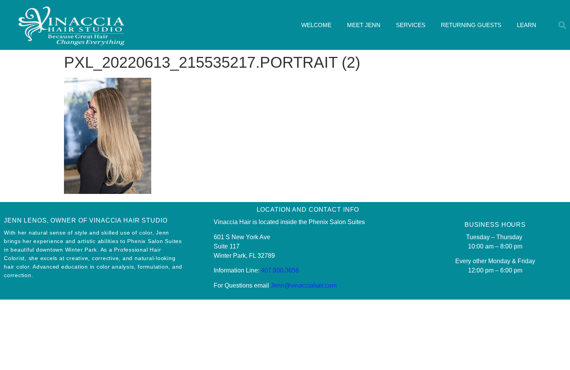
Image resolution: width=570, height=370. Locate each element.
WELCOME (316, 25)
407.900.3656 (280, 270)
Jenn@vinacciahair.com (304, 285)
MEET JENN (363, 25)
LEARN (526, 25)
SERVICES (410, 25)
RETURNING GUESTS (471, 25)
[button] (562, 25)
